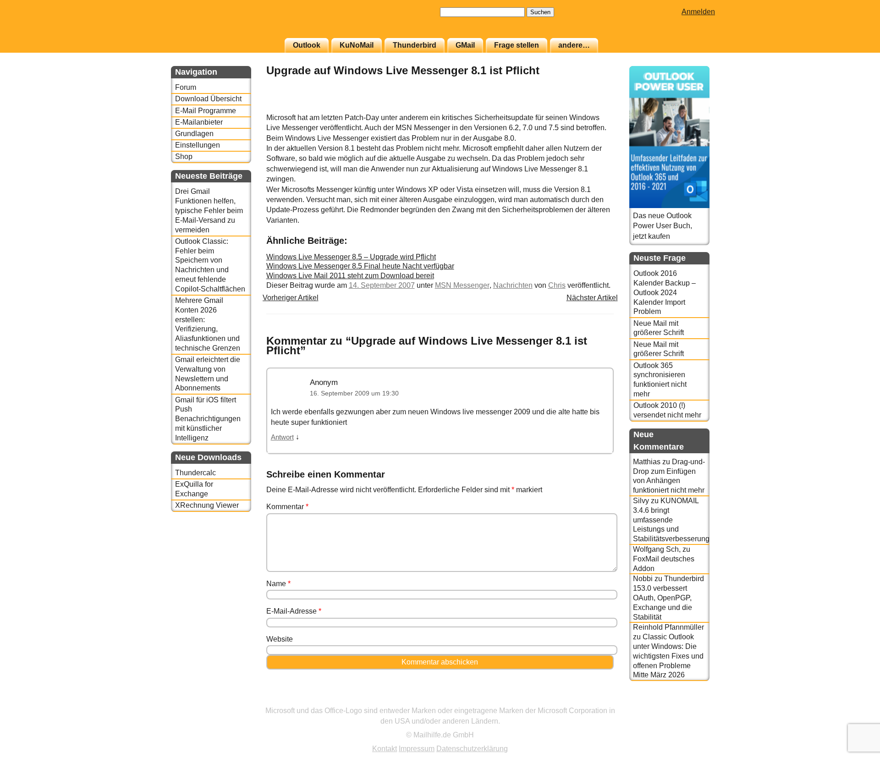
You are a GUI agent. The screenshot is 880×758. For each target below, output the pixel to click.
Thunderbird (414, 45)
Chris (557, 285)
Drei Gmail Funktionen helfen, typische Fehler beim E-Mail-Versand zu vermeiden (209, 210)
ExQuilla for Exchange (194, 489)
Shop (183, 156)
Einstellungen (197, 145)
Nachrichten (513, 285)
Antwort (282, 437)
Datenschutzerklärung (472, 749)
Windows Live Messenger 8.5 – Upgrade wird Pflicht (351, 257)
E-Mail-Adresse (293, 611)
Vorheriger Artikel (291, 298)
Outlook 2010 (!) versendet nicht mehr (667, 410)
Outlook (306, 45)
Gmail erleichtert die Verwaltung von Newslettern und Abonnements (207, 374)
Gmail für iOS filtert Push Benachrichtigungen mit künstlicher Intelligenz (208, 419)
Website (279, 639)
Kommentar (287, 507)
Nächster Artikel (592, 298)
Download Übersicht (208, 99)
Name (278, 584)
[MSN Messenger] (591, 107)
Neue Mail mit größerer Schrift (658, 328)
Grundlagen (194, 133)
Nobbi (643, 578)
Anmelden (698, 12)
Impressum (416, 749)
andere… (574, 45)
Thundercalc (195, 473)
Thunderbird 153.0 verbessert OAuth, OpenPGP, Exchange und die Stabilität (668, 598)
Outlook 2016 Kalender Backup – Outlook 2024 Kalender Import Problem (664, 292)
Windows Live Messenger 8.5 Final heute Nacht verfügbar (360, 266)
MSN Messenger (462, 285)
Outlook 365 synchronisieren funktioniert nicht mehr (660, 380)
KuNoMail (357, 45)
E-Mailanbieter (199, 122)
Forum (185, 87)
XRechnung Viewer (207, 505)
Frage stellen (516, 45)
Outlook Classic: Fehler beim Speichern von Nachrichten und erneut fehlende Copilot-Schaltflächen (210, 265)
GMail (465, 45)
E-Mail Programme (205, 111)
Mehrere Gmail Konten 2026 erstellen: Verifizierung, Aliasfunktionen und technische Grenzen (207, 324)
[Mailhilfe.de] (221, 23)
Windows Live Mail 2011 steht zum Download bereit (350, 276)
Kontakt (384, 749)
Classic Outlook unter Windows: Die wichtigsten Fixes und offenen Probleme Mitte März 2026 (668, 656)
